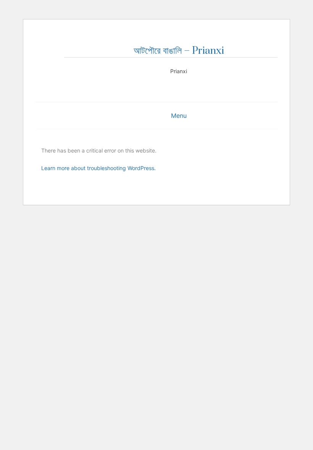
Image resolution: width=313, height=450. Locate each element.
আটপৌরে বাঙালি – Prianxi (179, 51)
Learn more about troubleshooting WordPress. (98, 168)
